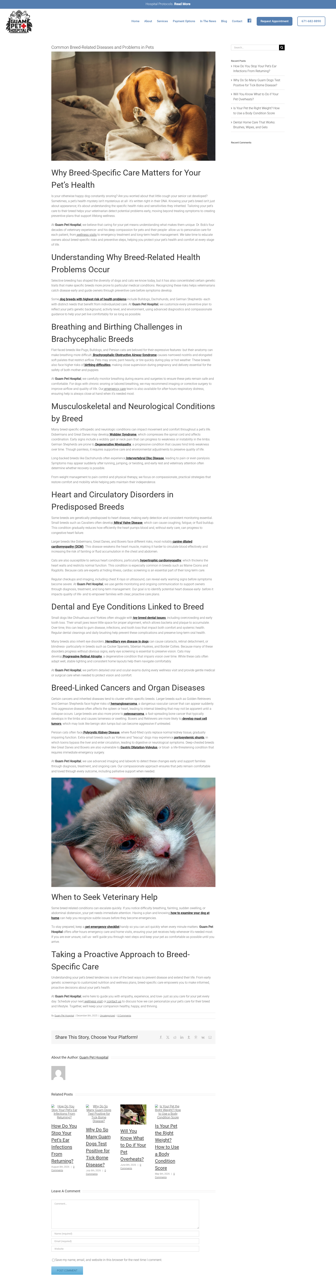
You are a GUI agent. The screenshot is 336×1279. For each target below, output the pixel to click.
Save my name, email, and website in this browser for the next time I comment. (108, 1260)
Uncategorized (107, 1015)
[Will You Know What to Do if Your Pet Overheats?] (133, 1106)
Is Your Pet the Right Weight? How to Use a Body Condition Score (167, 1147)
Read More (182, 4)
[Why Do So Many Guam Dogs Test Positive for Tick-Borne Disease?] (99, 1106)
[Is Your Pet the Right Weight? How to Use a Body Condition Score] (168, 1106)
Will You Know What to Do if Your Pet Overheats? (133, 1145)
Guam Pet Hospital (64, 1015)
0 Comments (124, 1015)
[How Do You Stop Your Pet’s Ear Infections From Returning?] (64, 1106)
